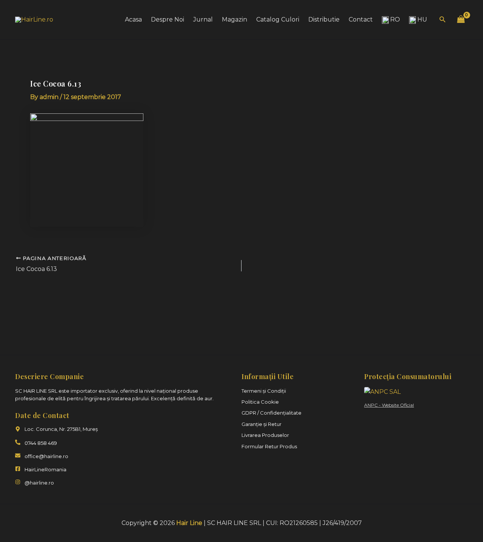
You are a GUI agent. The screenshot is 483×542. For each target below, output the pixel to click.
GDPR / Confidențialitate (271, 413)
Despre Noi (167, 19)
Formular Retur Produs (269, 446)
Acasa (133, 19)
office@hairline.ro (46, 456)
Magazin (234, 19)
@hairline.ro (39, 483)
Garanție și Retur (261, 424)
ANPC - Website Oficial (389, 405)
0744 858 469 (41, 443)
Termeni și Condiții (264, 391)
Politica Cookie (260, 402)
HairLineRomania (45, 469)
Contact (361, 19)
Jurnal (203, 19)
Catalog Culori (277, 19)
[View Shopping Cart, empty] (461, 19)
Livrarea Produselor (265, 435)
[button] (442, 20)
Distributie (324, 19)
